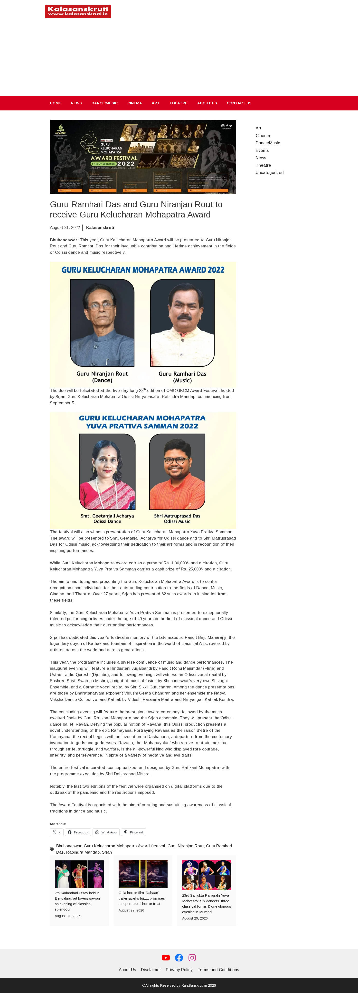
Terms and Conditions (218, 969)
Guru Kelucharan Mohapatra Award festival (124, 846)
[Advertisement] (179, 59)
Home (55, 103)
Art (156, 103)
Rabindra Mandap (83, 852)
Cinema (134, 103)
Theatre (179, 103)
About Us (207, 103)
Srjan (107, 852)
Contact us (239, 103)
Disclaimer (151, 969)
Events (262, 150)
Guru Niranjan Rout (186, 846)
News (76, 103)
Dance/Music (105, 103)
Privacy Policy (179, 969)
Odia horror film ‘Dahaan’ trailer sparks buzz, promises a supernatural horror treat (142, 898)
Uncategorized (270, 172)
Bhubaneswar (68, 846)
